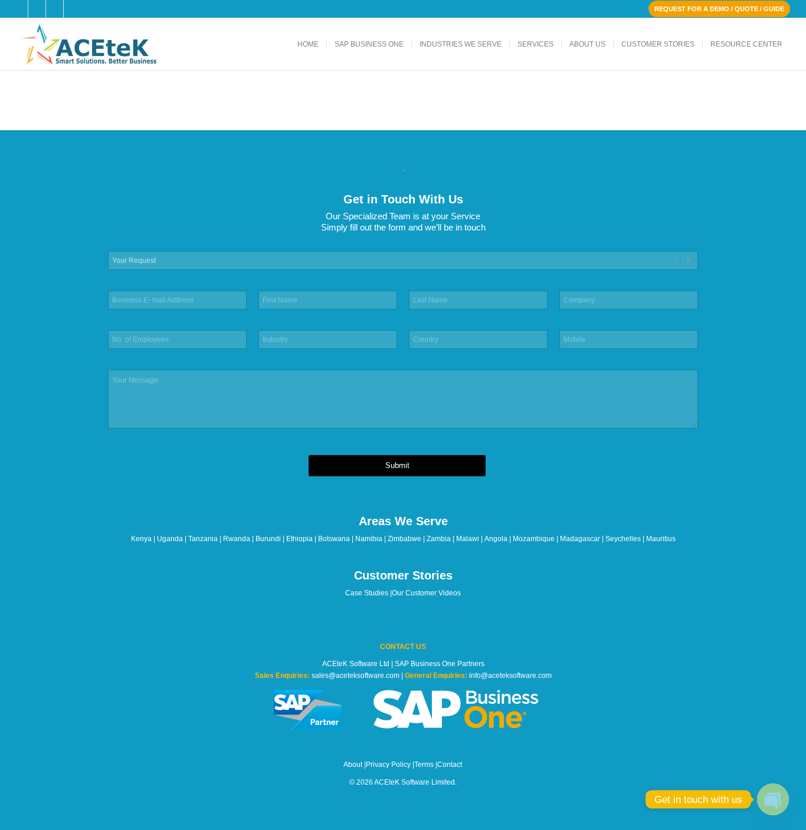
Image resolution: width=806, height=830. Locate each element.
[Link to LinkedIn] (54, 9)
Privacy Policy (388, 764)
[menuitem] (308, 44)
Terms (424, 764)
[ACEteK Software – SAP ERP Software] (105, 44)
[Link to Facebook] (19, 9)
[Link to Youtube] (72, 9)
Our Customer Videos (426, 593)
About (352, 764)
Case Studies (366, 593)
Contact (449, 764)
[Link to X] (36, 9)
